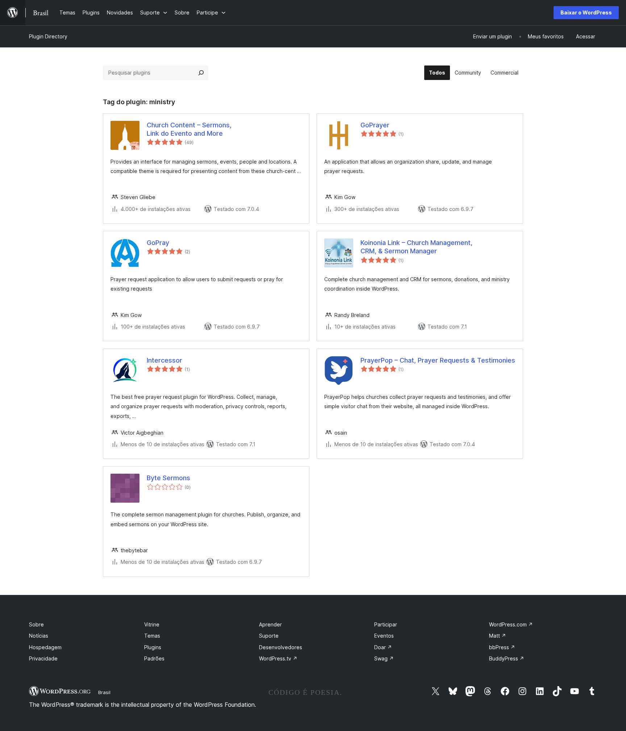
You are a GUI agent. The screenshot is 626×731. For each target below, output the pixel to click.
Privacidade (43, 658)
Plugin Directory (48, 36)
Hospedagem (45, 647)
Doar (383, 647)
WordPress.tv (278, 658)
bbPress (502, 647)
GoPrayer (374, 125)
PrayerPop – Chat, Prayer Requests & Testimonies (437, 360)
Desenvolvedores (280, 647)
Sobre (36, 624)
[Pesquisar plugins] (201, 73)
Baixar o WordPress (586, 12)
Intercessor (164, 360)
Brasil (104, 692)
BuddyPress (506, 658)
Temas (152, 636)
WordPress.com (511, 624)
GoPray (158, 242)
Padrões (154, 658)
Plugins (152, 647)
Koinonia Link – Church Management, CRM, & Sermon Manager (416, 247)
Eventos (384, 636)
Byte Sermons (168, 478)
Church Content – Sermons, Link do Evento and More (189, 129)
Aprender (270, 624)
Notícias (38, 636)
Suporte (269, 636)
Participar (385, 624)
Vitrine (151, 624)
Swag (384, 658)
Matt (497, 636)
